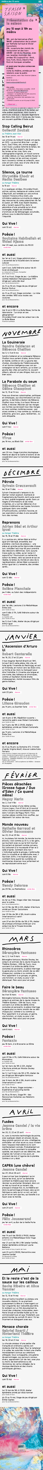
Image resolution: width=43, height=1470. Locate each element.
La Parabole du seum (19, 382)
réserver (20, 137)
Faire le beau (13, 987)
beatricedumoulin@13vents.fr (16, 82)
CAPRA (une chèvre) (18, 1166)
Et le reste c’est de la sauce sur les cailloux (20, 1280)
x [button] (36, 20)
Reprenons (11, 523)
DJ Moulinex (25, 53)
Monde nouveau (15, 825)
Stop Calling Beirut (17, 126)
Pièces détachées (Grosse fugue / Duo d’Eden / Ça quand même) (18, 790)
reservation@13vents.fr (21, 90)
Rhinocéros (11, 949)
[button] (40, 1)
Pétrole (8, 482)
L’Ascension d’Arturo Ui (19, 648)
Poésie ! (8, 235)
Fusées (8, 1122)
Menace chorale (15, 1327)
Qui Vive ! (9, 224)
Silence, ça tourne (17, 172)
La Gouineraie (13, 342)
